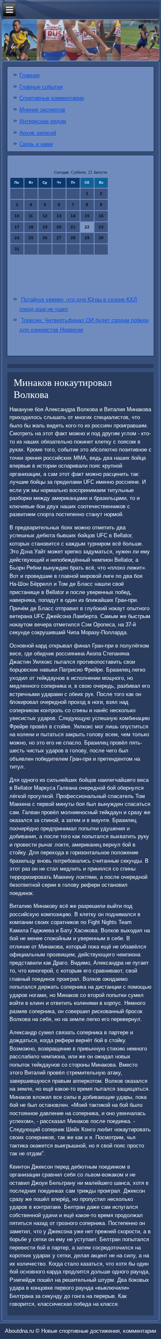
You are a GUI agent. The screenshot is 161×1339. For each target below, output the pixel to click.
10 (16, 215)
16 (101, 215)
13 (59, 215)
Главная (29, 75)
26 (45, 237)
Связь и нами (36, 144)
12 (45, 215)
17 (16, 227)
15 (87, 215)
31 (16, 249)
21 (73, 227)
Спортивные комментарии (51, 98)
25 (30, 237)
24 (16, 237)
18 (30, 227)
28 (73, 237)
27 (59, 237)
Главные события (41, 87)
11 (30, 215)
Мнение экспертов (42, 110)
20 (59, 227)
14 (73, 215)
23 (101, 227)
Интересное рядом (42, 121)
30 (101, 237)
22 (87, 227)
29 (87, 237)
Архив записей (37, 133)
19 (45, 227)
